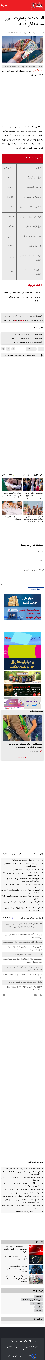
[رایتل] (22, 651)
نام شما (41, 551)
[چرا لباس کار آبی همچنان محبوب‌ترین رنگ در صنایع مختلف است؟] (36, 1269)
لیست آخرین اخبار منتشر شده (11, 854)
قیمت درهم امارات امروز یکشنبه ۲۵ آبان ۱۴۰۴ (27, 342)
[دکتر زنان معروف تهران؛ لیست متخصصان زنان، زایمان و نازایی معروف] (36, 1250)
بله (15, 320)
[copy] (42, 355)
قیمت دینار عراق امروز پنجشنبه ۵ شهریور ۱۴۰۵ (22, 1168)
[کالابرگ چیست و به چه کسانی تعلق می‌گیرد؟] (36, 1259)
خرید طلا (39, 1310)
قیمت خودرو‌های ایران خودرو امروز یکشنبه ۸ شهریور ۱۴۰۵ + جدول (20, 891)
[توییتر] (13, 348)
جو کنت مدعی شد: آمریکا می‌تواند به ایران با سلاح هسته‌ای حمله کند (21, 874)
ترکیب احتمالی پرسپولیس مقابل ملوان (25, 1193)
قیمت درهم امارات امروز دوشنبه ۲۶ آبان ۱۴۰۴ (27, 338)
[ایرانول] (22, 677)
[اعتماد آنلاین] (37, 5)
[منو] (6, 5)
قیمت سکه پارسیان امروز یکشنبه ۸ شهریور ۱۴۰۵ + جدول (21, 885)
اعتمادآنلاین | (37, 70)
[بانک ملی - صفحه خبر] (22, 600)
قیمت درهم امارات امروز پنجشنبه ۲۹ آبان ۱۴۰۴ (21, 292)
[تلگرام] (3, 348)
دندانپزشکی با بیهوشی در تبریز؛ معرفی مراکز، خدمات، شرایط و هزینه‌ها (15, 1279)
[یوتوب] (19, 1341)
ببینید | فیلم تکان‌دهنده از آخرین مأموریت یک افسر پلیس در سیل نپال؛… (21, 1184)
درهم (41, 349)
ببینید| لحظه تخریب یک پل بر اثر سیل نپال (23, 744)
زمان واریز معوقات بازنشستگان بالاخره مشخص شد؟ (21, 1196)
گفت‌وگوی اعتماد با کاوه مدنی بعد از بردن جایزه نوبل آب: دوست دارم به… (22, 1201)
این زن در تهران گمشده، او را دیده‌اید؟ (26, 860)
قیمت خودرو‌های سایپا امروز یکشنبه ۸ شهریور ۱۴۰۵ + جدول (21, 897)
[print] (23, 67)
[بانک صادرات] (22, 638)
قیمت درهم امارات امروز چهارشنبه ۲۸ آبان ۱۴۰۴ (23, 299)
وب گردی (39, 1241)
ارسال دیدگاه (35, 589)
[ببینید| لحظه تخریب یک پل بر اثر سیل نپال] (22, 728)
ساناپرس (39, 1307)
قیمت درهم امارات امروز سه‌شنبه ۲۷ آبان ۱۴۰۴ (26, 334)
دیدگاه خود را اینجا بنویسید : (33, 569)
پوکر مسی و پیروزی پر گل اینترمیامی (26, 869)
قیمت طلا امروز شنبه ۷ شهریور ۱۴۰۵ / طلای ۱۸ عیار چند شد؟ (21, 1178)
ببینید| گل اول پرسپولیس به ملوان (27, 1211)
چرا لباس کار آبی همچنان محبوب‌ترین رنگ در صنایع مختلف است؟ (17, 1269)
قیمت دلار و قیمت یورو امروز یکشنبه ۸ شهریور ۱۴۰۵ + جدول (22, 909)
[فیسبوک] (8, 349)
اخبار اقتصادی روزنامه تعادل (32, 1300)
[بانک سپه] (22, 664)
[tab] (25, 757)
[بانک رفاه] (22, 703)
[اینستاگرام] (29, 1341)
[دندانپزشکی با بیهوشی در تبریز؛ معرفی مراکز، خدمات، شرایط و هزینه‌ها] (36, 1279)
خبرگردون (38, 1296)
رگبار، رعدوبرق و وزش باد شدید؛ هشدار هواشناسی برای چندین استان (22, 864)
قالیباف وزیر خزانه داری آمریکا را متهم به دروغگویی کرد (21, 903)
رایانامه (41, 560)
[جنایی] (22, 690)
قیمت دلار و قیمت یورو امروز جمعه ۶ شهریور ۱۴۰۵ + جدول (21, 1206)
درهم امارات (31, 349)
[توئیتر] (15, 1341)
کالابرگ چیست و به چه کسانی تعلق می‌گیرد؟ (16, 1257)
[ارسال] (27, 67)
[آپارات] (11, 1341)
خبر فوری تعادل (36, 1303)
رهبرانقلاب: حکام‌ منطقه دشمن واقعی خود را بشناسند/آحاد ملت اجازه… (23, 880)
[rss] (33, 1341)
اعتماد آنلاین (10, 1347)
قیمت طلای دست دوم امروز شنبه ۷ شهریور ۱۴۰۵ (22, 1189)
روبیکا (22, 320)
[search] (2, 5)
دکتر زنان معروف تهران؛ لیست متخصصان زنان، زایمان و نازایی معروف (15, 1249)
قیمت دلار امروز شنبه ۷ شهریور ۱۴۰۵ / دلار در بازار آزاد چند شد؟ (21, 1173)
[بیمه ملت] (22, 613)
